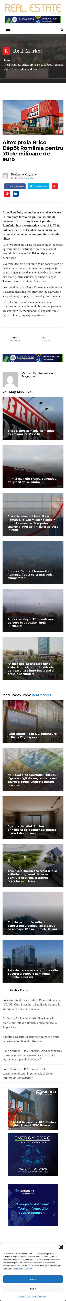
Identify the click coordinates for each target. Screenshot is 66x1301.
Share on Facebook (16, 187)
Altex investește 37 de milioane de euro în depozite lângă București (31, 623)
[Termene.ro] (33, 1204)
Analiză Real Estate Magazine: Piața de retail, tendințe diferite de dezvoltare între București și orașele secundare (31, 669)
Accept (33, 1279)
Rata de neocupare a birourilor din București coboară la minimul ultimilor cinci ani (33, 974)
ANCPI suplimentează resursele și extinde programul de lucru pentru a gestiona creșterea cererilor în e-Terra (32, 876)
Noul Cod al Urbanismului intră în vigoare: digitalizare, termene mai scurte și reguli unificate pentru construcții (33, 780)
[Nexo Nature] (33, 1108)
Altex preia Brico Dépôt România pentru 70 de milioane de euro (33, 150)
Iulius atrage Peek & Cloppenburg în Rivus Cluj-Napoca (32, 735)
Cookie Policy (24, 1296)
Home (6, 60)
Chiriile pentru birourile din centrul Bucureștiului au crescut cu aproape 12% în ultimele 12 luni (32, 926)
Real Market (27, 51)
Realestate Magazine (24, 174)
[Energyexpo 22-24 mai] (33, 1154)
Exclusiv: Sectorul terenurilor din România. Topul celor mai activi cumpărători (31, 575)
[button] (61, 1247)
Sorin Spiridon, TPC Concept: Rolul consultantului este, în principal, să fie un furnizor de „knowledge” (28, 1073)
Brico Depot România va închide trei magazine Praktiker (31, 432)
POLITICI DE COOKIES (21, 1269)
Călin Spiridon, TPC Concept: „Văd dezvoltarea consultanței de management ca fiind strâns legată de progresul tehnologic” (32, 1055)
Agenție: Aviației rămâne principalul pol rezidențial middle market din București (32, 830)
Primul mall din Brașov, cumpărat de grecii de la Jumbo (32, 480)
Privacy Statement (38, 1296)
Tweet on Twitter (40, 187)
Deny (33, 1288)
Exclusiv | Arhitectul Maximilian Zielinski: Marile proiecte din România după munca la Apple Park (30, 1023)
